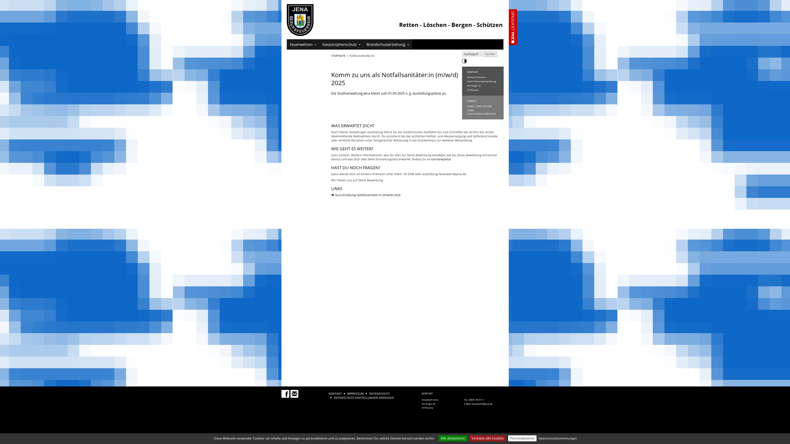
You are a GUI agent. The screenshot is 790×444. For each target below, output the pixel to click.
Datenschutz (379, 393)
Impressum (355, 393)
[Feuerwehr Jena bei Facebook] (285, 392)
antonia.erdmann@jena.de (481, 113)
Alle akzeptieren (453, 438)
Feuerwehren (301, 44)
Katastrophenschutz (339, 44)
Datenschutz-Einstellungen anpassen (364, 398)
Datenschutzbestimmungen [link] (558, 438)
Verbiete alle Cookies (488, 438)
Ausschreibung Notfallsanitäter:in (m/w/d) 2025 (368, 195)
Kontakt (335, 393)
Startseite (338, 56)
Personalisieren (522, 438)
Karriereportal (441, 159)
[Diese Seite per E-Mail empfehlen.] (294, 392)
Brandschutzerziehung (386, 44)
